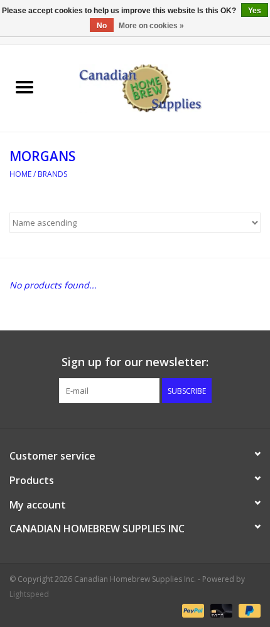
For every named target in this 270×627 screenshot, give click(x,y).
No (102, 25)
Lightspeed (29, 594)
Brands (52, 174)
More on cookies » (151, 25)
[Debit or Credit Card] (220, 609)
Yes (254, 10)
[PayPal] (192, 609)
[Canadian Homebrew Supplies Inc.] (159, 87)
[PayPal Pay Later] (247, 609)
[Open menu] (24, 86)
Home (20, 174)
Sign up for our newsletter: (135, 362)
